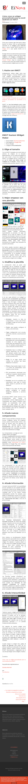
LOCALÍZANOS (14, 747)
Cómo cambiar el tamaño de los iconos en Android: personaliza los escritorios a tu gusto (14, 99)
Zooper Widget (6, 60)
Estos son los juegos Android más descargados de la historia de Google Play (20, 697)
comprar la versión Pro (17, 113)
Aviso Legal (18, 770)
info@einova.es (14, 757)
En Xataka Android (7, 96)
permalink (10, 683)
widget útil (5, 48)
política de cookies (19, 780)
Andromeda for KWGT (18, 442)
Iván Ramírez (5, 672)
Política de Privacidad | (12, 770)
